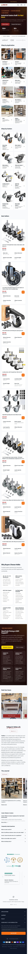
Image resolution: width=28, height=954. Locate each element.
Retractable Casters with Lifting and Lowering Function (12, 330)
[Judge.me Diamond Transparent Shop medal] (7, 860)
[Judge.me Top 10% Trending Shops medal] (20, 860)
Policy (3, 919)
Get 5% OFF (13, 933)
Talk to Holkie (19, 647)
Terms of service (16, 946)
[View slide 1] (11, 904)
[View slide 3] (14, 904)
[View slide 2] (13, 904)
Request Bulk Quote (16, 24)
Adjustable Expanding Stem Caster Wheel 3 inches (11, 414)
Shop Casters (5, 24)
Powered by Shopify (21, 944)
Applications (4, 911)
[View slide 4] (16, 904)
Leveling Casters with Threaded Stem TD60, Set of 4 (12, 372)
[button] (3, 877)
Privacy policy (10, 946)
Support (3, 915)
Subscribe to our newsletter (9, 922)
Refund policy (4, 946)
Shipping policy (22, 946)
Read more (4, 804)
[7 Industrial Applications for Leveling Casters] (11, 788)
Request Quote (7, 647)
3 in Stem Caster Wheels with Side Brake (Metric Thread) (13, 500)
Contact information (13, 948)
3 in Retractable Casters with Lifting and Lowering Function (13, 541)
